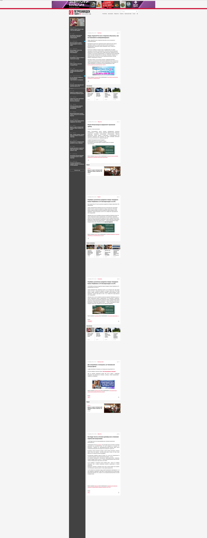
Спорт (134, 13)
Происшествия (128, 13)
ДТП (89, 397)
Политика (104, 13)
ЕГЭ (88, 492)
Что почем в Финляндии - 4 (113, 315)
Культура (89, 168)
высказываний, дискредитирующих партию (97, 64)
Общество (116, 13)
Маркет (99, 196)
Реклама (90, 321)
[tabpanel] (90, 94)
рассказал (99, 444)
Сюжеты (121, 13)
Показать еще (77, 170)
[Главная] (71, 14)
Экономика (110, 13)
